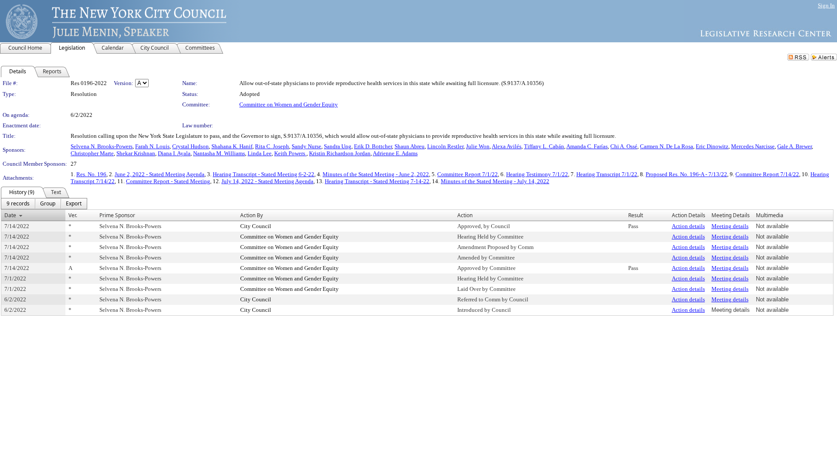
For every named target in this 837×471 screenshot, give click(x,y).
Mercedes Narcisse (753, 146)
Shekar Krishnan (135, 153)
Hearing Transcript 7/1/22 (606, 174)
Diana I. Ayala (174, 153)
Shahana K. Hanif (231, 146)
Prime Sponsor (117, 215)
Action (465, 215)
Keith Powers (290, 153)
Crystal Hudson (190, 146)
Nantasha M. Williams (219, 153)
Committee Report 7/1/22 (467, 174)
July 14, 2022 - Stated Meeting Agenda (267, 181)
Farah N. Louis (152, 146)
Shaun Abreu (410, 146)
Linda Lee (260, 153)
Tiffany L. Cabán (544, 146)
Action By (251, 215)
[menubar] (44, 203)
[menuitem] (18, 203)
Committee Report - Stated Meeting (168, 181)
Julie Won (478, 146)
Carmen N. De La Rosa (666, 146)
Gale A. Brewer (794, 146)
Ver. (72, 215)
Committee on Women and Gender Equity (288, 104)
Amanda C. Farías (587, 146)
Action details (688, 226)
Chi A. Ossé (623, 146)
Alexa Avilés (506, 146)
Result (635, 215)
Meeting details (730, 226)
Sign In (826, 5)
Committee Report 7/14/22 (767, 174)
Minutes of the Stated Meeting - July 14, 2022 (495, 181)
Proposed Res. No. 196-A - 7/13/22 (686, 174)
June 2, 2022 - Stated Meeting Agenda (159, 174)
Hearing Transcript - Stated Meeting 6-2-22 (263, 174)
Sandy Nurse (306, 146)
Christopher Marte (92, 153)
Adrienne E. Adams (395, 153)
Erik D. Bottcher (373, 146)
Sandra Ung (337, 146)
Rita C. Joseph (272, 146)
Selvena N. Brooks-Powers (102, 146)
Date (10, 215)
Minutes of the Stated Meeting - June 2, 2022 (376, 174)
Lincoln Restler (445, 146)
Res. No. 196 (91, 174)
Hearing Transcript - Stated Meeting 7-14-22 (377, 181)
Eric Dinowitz (712, 146)
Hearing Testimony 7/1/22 (537, 174)
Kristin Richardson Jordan (340, 153)
